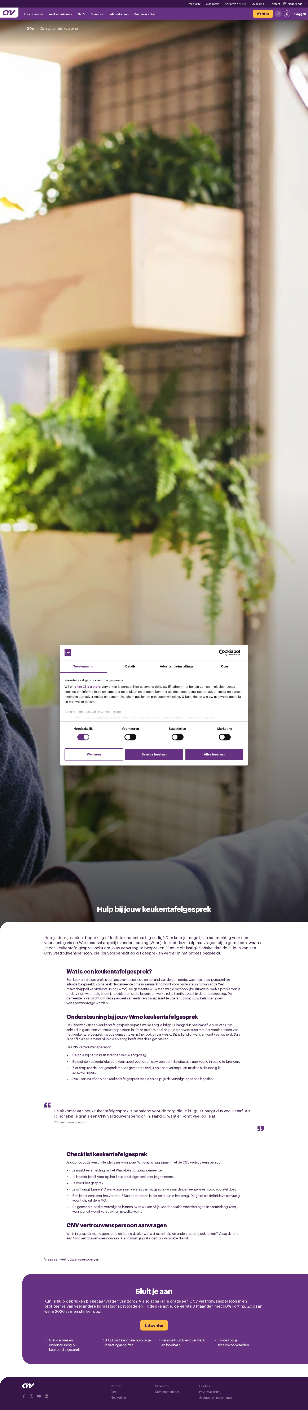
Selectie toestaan (154, 754)
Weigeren (94, 754)
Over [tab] (224, 666)
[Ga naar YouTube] (39, 1396)
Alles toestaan (214, 754)
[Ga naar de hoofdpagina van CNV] (9, 13)
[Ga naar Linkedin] (46, 1396)
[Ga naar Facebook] (24, 1396)
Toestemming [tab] (83, 666)
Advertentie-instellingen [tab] (177, 666)
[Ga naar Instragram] (31, 1396)
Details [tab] (130, 666)
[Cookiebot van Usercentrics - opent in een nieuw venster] (225, 652)
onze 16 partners (87, 686)
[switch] (130, 737)
